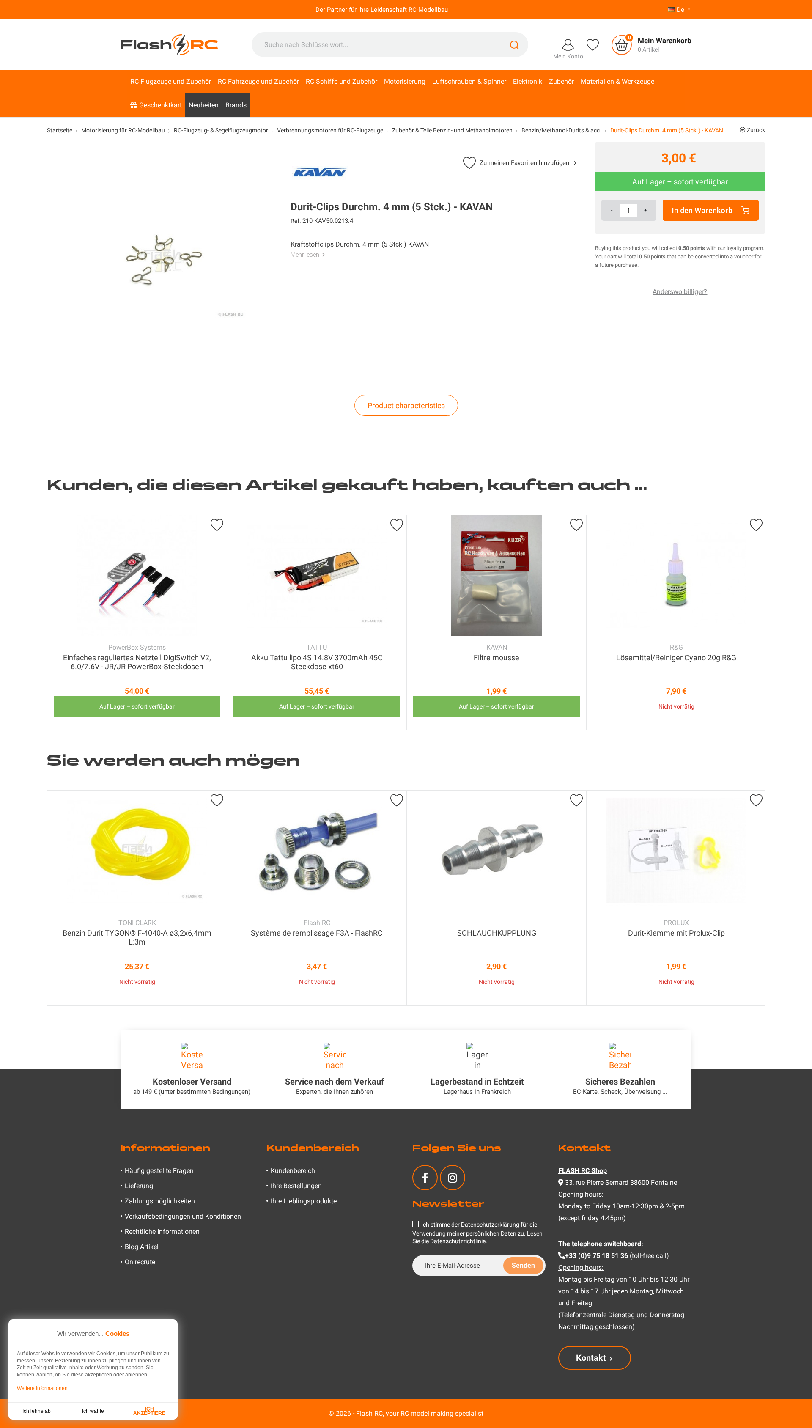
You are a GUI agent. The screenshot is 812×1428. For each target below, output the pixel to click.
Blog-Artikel (142, 1247)
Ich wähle (93, 1411)
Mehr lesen (305, 254)
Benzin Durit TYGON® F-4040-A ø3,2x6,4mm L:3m (137, 937)
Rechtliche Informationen (162, 1232)
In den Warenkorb (702, 210)
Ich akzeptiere (149, 1411)
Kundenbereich (293, 1171)
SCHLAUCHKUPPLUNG (496, 932)
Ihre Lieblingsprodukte (304, 1201)
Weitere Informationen (42, 1388)
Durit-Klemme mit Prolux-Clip (676, 932)
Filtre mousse (496, 657)
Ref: (296, 220)
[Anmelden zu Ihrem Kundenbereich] (568, 44)
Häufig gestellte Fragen (159, 1171)
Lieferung (139, 1186)
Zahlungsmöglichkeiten (160, 1201)
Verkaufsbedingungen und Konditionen (183, 1216)
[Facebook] (425, 1177)
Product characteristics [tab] (406, 405)
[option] (137, 622)
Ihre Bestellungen (296, 1186)
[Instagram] (452, 1177)
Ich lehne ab (36, 1411)
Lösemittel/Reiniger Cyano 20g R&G (676, 657)
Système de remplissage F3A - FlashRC (317, 932)
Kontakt (591, 1358)
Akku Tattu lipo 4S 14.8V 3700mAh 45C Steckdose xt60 (317, 662)
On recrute (140, 1262)
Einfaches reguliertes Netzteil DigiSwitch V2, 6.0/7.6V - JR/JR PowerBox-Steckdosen (137, 662)
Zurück (755, 129)
